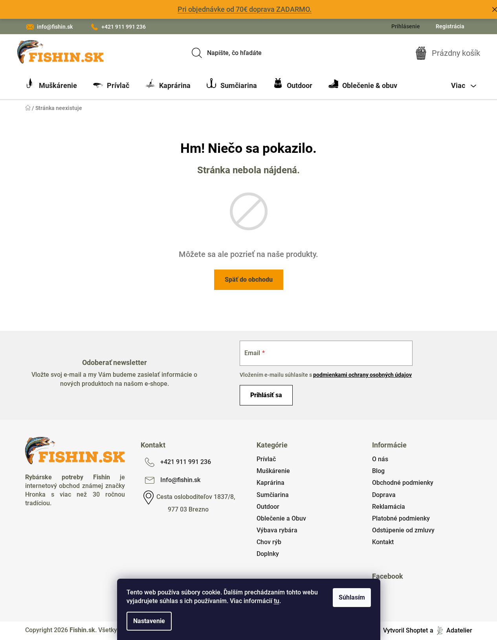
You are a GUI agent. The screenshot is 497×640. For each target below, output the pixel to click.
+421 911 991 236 (123, 27)
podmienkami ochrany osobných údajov (362, 375)
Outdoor (268, 506)
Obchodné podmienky (402, 482)
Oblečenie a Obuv (281, 518)
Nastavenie (149, 621)
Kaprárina (270, 482)
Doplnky (268, 553)
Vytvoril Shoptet (405, 630)
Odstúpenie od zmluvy (403, 530)
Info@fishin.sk (180, 480)
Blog (378, 471)
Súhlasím (352, 597)
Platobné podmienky (401, 518)
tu (276, 601)
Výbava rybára (277, 530)
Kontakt (383, 542)
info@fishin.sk (55, 27)
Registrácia (450, 26)
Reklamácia (388, 506)
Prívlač (266, 459)
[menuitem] (51, 85)
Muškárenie (273, 471)
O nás (380, 459)
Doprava (384, 495)
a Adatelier (451, 630)
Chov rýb (269, 542)
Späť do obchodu (249, 279)
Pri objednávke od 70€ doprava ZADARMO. (245, 9)
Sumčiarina (273, 495)
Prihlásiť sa (266, 395)
